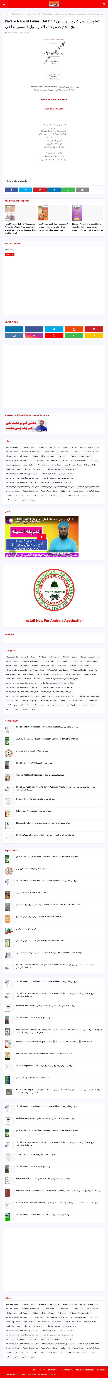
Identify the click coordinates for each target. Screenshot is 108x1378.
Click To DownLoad (54, 108)
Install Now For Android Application (54, 620)
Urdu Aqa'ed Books (76, 491)
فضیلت (92, 495)
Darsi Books (57, 465)
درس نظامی (52, 495)
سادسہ (84, 495)
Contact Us (52, 1370)
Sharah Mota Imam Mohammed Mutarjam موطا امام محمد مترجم (43, 1214)
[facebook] (34, 329)
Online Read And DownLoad (54, 99)
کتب (7, 500)
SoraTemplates (18, 1374)
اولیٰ (22, 495)
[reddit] (74, 329)
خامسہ (42, 495)
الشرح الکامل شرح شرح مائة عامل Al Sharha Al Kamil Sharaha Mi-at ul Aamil (48, 904)
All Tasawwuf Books (78, 460)
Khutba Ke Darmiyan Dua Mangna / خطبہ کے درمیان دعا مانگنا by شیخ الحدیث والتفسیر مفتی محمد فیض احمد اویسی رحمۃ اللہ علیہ (59, 1091)
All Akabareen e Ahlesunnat (49, 447)
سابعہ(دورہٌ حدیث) (73, 495)
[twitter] (54, 329)
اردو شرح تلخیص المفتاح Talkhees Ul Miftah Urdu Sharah (39, 916)
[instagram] (34, 335)
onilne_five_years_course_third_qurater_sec (58, 487)
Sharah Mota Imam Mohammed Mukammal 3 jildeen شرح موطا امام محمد (47, 727)
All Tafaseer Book (37, 460)
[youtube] (54, 335)
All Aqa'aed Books (70, 447)
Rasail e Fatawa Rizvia (49, 491)
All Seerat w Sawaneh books (21, 14)
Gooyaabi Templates (48, 1374)
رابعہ (61, 495)
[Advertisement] (54, 376)
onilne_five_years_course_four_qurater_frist (57, 473)
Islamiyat (27, 469)
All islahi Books (92, 452)
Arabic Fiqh (93, 460)
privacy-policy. (67, 1370)
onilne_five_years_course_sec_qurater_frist (22, 482)
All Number (62, 456)
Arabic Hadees (28, 465)
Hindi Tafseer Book (13, 469)
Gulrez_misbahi (90, 465)
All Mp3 (35, 456)
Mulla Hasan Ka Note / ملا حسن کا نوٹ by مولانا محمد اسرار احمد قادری (45, 1005)
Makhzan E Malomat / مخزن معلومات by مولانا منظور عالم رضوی (43, 823)
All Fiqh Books (62, 452)
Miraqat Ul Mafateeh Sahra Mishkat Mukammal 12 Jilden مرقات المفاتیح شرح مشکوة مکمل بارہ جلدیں (59, 1190)
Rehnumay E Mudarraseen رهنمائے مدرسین (34, 811)
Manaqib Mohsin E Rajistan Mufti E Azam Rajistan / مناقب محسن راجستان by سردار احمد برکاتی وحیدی (87, 227)
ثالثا (28, 495)
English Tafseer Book (73, 465)
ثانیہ (34, 495)
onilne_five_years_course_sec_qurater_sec (56, 482)
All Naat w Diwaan (48, 456)
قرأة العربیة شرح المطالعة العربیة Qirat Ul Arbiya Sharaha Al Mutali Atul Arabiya (49, 952)
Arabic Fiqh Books (13, 465)
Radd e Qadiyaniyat (30, 491)
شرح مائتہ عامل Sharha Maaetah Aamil (32, 1077)
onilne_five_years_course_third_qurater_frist (22, 487)
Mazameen (38, 469)
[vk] (14, 335)
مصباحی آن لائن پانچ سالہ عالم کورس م (32, 751)
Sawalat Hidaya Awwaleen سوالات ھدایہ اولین (35, 799)
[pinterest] (94, 329)
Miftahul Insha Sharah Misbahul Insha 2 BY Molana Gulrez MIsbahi (44, 1053)
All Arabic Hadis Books (30, 452)
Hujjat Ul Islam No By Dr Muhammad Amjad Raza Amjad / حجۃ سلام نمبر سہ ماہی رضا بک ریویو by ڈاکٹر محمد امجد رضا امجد (20, 228)
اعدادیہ (8, 495)
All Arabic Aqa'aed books (89, 447)
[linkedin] (14, 329)
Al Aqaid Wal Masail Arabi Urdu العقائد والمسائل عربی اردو (40, 775)
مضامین (24, 500)
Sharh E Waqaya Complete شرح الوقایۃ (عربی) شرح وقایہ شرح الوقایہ (45, 835)
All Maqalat (24, 456)
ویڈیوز (33, 500)
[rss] (94, 335)
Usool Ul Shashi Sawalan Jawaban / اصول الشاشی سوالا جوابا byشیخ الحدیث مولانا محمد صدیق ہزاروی (57, 1204)
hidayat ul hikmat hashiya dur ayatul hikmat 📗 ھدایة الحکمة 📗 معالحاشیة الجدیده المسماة (54, 1041)
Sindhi (63, 491)
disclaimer (101, 1370)
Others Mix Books (12, 491)
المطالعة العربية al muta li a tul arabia (31, 892)
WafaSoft (10, 33)
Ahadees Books (12, 447)
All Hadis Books (77, 452)
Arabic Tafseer (43, 465)
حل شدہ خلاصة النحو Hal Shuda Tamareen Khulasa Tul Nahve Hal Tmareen (47, 739)
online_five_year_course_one (88, 487)
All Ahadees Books (28, 447)
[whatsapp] (74, 335)
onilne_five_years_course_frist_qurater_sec (57, 478)
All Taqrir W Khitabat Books (57, 460)
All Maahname (11, 456)
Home (7, 14)
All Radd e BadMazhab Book (80, 456)
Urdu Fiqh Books (93, 491)
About (42, 1370)
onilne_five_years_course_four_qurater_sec (22, 478)
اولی (15, 495)
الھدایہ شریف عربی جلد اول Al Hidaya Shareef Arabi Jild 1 (40, 940)
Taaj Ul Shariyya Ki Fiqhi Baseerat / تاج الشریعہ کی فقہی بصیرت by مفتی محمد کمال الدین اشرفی (53, 227)
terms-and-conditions (85, 1370)
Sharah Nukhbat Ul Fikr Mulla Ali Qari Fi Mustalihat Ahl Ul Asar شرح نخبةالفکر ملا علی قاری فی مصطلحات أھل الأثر (55, 788)
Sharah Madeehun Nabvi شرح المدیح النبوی (34, 763)
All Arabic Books (12, 452)
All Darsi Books (48, 452)
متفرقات (15, 500)
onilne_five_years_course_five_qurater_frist (62, 469)
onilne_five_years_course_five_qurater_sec (21, 473)
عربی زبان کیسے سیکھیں (26, 928)
